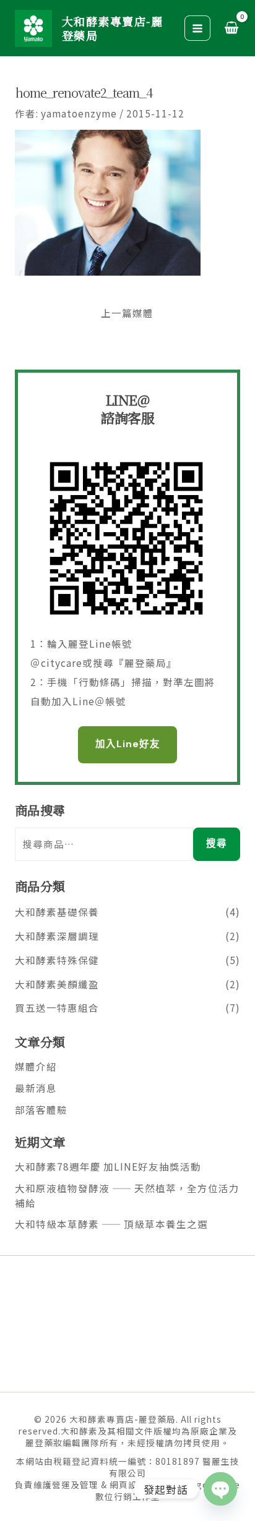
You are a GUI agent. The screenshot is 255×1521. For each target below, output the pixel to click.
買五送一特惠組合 (57, 1007)
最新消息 (36, 1088)
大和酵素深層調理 (57, 936)
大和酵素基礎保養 (57, 911)
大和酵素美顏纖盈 (57, 984)
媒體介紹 (36, 1066)
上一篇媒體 (127, 313)
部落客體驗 (41, 1109)
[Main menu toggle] (197, 28)
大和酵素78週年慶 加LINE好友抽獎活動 (108, 1166)
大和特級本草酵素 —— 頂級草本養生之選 (111, 1224)
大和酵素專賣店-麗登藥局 (112, 28)
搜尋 (216, 843)
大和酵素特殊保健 (57, 960)
